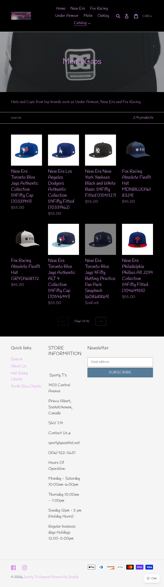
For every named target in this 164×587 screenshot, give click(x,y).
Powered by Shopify (64, 577)
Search (17, 359)
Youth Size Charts (26, 386)
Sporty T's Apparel (37, 577)
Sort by (16, 118)
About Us (18, 366)
